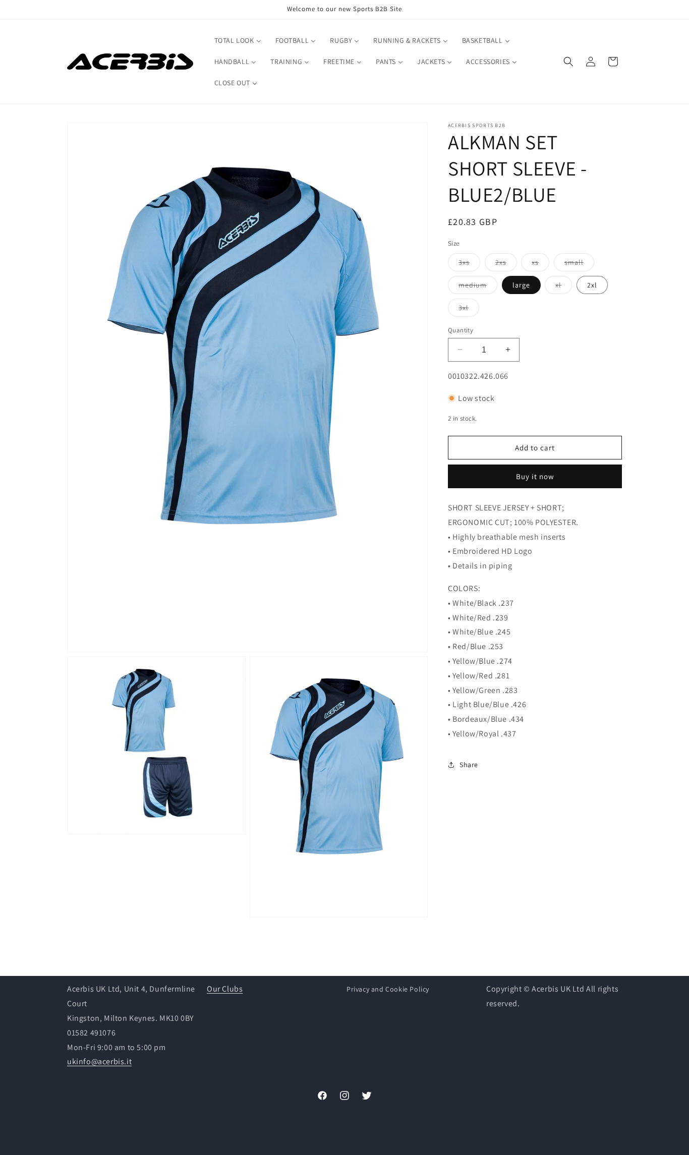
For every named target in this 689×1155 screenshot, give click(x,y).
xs (540, 264)
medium (477, 286)
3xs (469, 264)
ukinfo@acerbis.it (99, 1061)
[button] (568, 61)
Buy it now (535, 476)
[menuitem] (237, 40)
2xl (592, 284)
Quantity (460, 329)
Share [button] (469, 764)
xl (563, 286)
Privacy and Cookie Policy (388, 989)
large (521, 284)
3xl (468, 309)
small (579, 264)
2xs (506, 264)
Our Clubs (225, 989)
